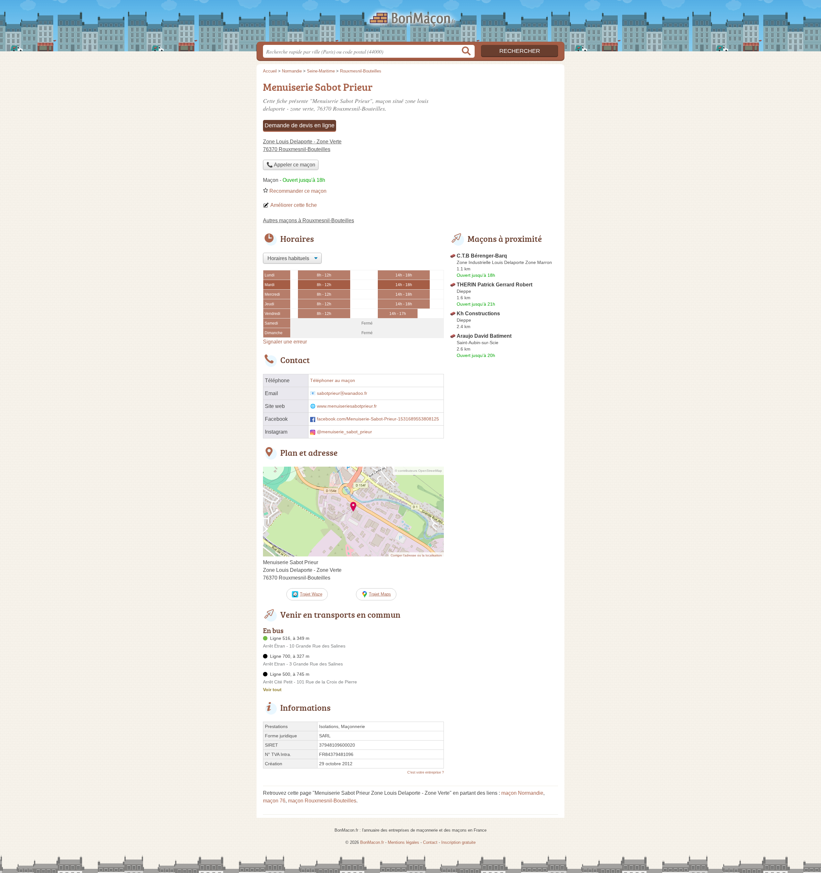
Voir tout (272, 689)
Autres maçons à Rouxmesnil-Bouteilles (308, 220)
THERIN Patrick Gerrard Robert (494, 284)
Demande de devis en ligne (299, 125)
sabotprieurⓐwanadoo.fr (342, 393)
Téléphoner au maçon (332, 380)
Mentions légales (403, 842)
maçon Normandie (522, 793)
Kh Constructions (478, 313)
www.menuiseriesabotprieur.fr (347, 406)
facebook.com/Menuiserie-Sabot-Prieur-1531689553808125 (378, 419)
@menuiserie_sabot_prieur (344, 431)
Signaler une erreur (285, 341)
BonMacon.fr (410, 23)
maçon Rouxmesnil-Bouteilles (322, 800)
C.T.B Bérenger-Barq (482, 256)
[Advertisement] (504, 124)
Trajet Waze (311, 594)
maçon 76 (274, 800)
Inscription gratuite (458, 842)
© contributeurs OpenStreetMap (418, 470)
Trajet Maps (380, 594)
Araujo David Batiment (484, 336)
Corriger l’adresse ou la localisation (416, 555)
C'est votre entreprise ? (425, 772)
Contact (430, 842)
